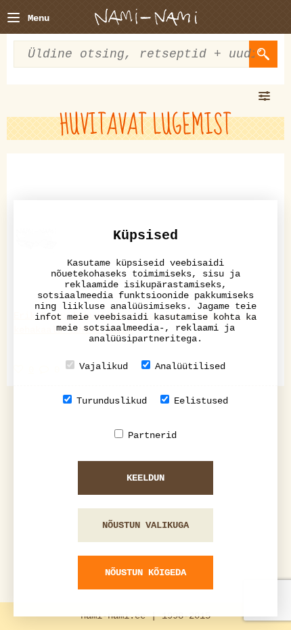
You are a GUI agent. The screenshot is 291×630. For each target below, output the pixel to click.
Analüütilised (190, 366)
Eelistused (201, 400)
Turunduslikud (111, 400)
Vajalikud (103, 366)
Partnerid (152, 435)
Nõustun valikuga (145, 525)
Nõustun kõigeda (145, 572)
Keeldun (145, 477)
